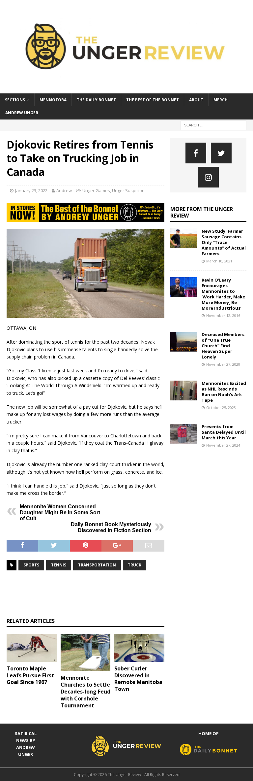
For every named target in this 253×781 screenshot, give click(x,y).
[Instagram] (208, 177)
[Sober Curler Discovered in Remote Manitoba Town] (139, 648)
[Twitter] (221, 153)
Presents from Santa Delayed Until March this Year (224, 432)
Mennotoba (53, 100)
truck (134, 565)
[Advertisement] (126, 594)
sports (31, 565)
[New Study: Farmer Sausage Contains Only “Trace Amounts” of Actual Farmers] (183, 238)
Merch (220, 100)
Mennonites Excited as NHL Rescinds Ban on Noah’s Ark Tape (224, 391)
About (196, 100)
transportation (97, 565)
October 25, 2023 (221, 407)
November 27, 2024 (223, 445)
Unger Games (96, 190)
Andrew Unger (21, 113)
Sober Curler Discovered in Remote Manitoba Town (138, 679)
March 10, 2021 (219, 260)
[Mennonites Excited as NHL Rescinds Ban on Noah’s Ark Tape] (183, 390)
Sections (15, 100)
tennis (58, 565)
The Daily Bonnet (96, 100)
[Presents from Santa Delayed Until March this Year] (183, 434)
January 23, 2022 (31, 190)
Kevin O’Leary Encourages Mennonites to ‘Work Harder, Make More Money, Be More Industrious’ (223, 294)
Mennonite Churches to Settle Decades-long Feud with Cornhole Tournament (85, 691)
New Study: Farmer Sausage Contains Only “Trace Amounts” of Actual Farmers (224, 242)
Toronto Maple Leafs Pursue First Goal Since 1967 (30, 675)
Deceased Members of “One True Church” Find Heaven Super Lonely (223, 345)
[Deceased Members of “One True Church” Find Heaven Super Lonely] (183, 342)
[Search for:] (213, 124)
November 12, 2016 (223, 315)
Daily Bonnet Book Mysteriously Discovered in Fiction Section (111, 527)
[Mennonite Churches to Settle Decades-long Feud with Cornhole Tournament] (86, 652)
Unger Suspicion (128, 190)
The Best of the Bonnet (152, 100)
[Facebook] (195, 153)
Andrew (64, 190)
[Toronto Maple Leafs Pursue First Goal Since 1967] (32, 648)
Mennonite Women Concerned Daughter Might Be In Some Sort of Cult (60, 512)
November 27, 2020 (223, 364)
